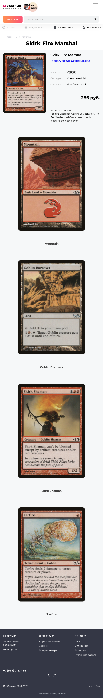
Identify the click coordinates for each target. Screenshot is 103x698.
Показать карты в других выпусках (70, 61)
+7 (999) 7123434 (14, 670)
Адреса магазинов (49, 641)
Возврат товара (48, 650)
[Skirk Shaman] (51, 431)
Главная (10, 37)
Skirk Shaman (51, 491)
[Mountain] (51, 183)
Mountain (52, 243)
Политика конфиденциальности (51, 694)
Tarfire (51, 614)
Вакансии (80, 650)
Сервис (43, 646)
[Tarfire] (51, 554)
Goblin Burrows (51, 367)
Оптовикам (81, 646)
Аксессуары (10, 649)
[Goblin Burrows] (51, 307)
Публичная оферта (85, 655)
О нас (78, 641)
